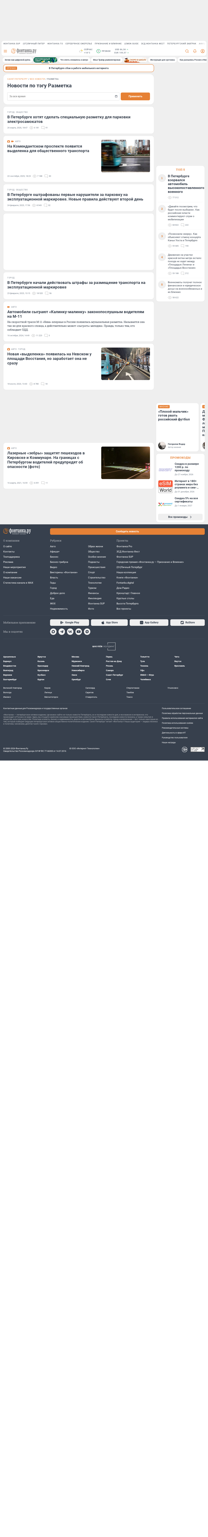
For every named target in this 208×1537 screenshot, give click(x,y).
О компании (10, 572)
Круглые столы (125, 598)
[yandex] (87, 631)
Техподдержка (11, 556)
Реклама (8, 562)
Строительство (96, 577)
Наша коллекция (126, 572)
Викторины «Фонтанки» (64, 572)
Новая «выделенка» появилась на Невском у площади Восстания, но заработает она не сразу (49, 358)
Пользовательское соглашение (176, 708)
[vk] (70, 631)
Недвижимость (59, 608)
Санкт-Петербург (17, 79)
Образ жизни (95, 546)
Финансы (93, 593)
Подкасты (94, 562)
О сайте (7, 546)
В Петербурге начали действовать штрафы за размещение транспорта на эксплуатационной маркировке (76, 284)
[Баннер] (45, 60)
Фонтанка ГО (55, 44)
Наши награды (169, 742)
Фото (91, 608)
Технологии (95, 582)
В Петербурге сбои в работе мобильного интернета (79, 68)
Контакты (9, 551)
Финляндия (94, 598)
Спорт (91, 572)
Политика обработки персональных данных (182, 713)
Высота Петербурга (127, 603)
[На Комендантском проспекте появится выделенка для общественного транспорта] (125, 156)
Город (53, 588)
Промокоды (180, 457)
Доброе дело (57, 593)
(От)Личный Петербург (129, 567)
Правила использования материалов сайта (182, 718)
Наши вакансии (12, 577)
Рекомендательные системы (175, 728)
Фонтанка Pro (124, 546)
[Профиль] (203, 51)
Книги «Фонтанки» (127, 577)
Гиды (53, 582)
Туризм (92, 588)
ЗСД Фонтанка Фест (153, 44)
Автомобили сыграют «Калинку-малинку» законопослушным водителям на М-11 (75, 314)
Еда (52, 598)
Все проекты (124, 608)
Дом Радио (123, 588)
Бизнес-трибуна (59, 562)
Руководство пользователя (175, 738)
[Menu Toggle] (5, 51)
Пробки (104, 51)
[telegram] (61, 631)
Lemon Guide (131, 44)
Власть (54, 577)
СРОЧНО (11, 68)
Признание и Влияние (108, 44)
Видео (53, 567)
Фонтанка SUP (11, 44)
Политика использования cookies (177, 723)
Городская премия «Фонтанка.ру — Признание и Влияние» (150, 562)
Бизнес (54, 556)
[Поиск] (187, 51)
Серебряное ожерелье (78, 44)
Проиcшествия (96, 567)
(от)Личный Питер (34, 44)
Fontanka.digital (125, 582)
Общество (94, 551)
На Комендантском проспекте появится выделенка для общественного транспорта (48, 148)
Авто (53, 546)
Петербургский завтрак (181, 44)
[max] (53, 631)
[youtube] (78, 631)
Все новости (37, 79)
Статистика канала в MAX (18, 582)
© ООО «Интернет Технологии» (84, 748)
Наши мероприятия (14, 567)
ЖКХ (52, 603)
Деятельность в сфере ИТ (174, 733)
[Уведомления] (195, 51)
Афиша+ (55, 551)
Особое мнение (97, 556)
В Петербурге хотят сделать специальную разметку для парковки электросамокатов (68, 119)
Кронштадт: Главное (128, 593)
